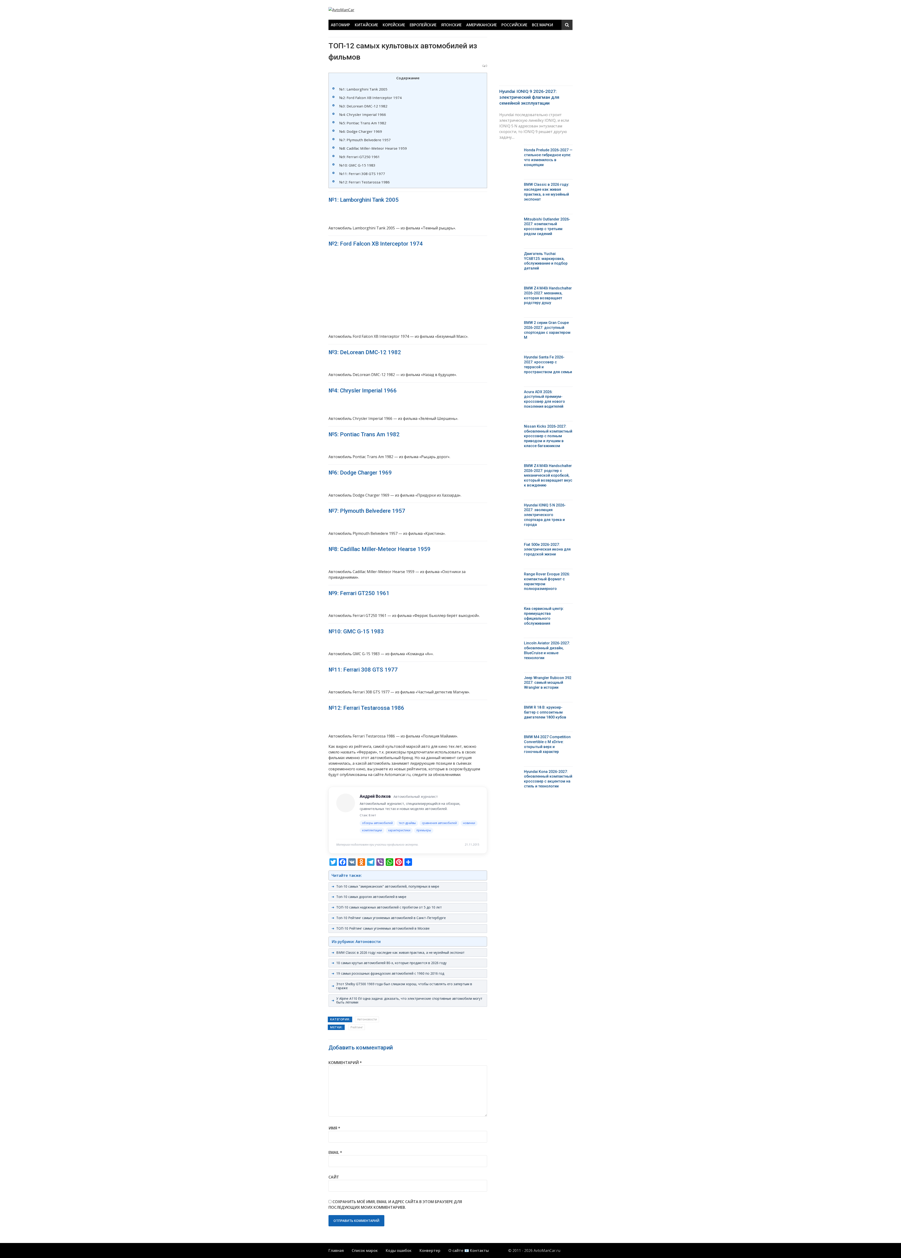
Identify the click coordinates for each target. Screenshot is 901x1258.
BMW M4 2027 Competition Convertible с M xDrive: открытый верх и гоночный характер (547, 744)
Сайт (333, 1177)
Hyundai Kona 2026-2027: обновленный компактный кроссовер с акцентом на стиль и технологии (548, 778)
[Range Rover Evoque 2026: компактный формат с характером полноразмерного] (509, 575)
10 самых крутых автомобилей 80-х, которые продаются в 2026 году (391, 963)
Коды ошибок (399, 1250)
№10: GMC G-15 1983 (357, 165)
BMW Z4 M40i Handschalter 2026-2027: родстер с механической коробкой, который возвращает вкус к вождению (548, 475)
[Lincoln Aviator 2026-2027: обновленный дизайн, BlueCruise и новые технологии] (509, 644)
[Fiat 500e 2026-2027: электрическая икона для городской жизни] (509, 545)
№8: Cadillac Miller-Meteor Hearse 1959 (373, 148)
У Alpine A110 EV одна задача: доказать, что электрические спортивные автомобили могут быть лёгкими (409, 1000)
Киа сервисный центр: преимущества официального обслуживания (544, 615)
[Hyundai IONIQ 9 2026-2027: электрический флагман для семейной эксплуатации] (536, 60)
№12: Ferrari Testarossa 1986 (364, 182)
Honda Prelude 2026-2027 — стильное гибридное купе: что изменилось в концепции (548, 157)
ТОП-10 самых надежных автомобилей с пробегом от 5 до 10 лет (389, 907)
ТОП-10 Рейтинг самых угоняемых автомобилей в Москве (383, 928)
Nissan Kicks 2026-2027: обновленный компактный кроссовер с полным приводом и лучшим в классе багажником (548, 436)
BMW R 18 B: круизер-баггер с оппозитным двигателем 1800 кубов (545, 712)
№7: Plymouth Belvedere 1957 (365, 139)
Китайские (366, 24)
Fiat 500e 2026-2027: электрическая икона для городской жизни (547, 549)
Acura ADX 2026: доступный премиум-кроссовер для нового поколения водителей (544, 399)
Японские (451, 24)
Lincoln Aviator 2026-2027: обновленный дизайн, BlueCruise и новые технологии (547, 650)
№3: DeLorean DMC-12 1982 (363, 106)
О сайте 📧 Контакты (468, 1250)
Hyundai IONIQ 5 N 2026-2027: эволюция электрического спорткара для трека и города (545, 515)
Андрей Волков (375, 796)
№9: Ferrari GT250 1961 (359, 156)
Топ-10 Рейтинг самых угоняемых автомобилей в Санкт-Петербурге (391, 918)
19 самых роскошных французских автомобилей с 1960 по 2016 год (390, 973)
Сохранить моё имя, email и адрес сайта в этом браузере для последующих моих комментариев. (395, 1204)
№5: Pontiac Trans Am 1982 (362, 123)
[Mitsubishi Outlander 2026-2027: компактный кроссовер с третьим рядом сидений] (509, 220)
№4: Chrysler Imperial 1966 (362, 114)
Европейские (423, 24)
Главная (336, 1250)
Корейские (394, 24)
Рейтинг (357, 1027)
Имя (334, 1128)
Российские (514, 24)
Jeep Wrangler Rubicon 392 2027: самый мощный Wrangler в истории (547, 683)
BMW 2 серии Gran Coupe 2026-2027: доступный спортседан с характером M (547, 329)
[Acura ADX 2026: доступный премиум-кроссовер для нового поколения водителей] (509, 393)
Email (335, 1152)
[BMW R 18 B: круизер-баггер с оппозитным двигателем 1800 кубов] (509, 708)
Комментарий (345, 1062)
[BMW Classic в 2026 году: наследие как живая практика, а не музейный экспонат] (509, 185)
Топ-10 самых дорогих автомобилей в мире (371, 896)
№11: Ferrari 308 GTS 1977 (362, 173)
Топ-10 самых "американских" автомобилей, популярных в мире (387, 886)
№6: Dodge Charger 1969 (360, 131)
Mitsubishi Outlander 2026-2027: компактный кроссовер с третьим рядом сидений (547, 226)
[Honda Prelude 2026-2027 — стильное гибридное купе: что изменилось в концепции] (509, 151)
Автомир (340, 24)
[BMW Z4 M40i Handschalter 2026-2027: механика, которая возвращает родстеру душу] (509, 289)
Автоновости (367, 1019)
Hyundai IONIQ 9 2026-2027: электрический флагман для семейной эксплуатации (529, 97)
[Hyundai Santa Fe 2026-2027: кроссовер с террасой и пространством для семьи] (509, 358)
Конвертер (430, 1250)
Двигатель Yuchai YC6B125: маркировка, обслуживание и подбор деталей (546, 260)
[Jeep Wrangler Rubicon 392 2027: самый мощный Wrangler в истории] (509, 679)
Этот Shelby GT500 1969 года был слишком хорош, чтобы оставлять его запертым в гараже (404, 986)
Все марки (542, 24)
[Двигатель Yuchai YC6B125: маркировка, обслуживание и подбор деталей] (509, 254)
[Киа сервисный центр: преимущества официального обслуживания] (509, 609)
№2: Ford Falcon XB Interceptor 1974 (370, 97)
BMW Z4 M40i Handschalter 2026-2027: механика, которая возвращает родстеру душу (548, 295)
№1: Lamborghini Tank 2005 (363, 89)
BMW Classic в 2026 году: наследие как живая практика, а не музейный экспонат (400, 952)
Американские (481, 24)
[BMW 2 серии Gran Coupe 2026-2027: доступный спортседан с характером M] (509, 323)
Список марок (365, 1250)
